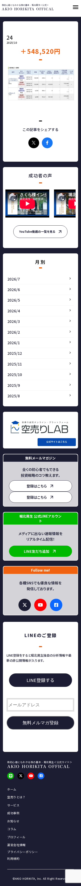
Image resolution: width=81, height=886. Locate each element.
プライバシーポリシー (22, 852)
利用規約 (13, 859)
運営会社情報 (16, 845)
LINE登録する (40, 680)
